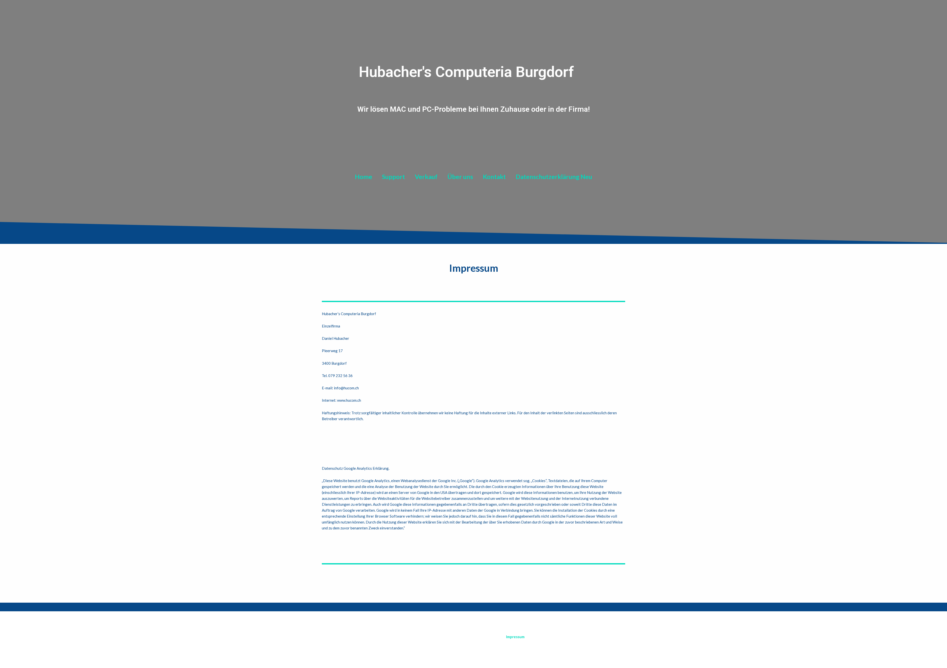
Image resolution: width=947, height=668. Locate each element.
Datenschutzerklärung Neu (554, 176)
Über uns (460, 176)
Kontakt (494, 176)
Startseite (487, 636)
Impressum (515, 636)
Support (393, 176)
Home (363, 176)
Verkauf (426, 176)
